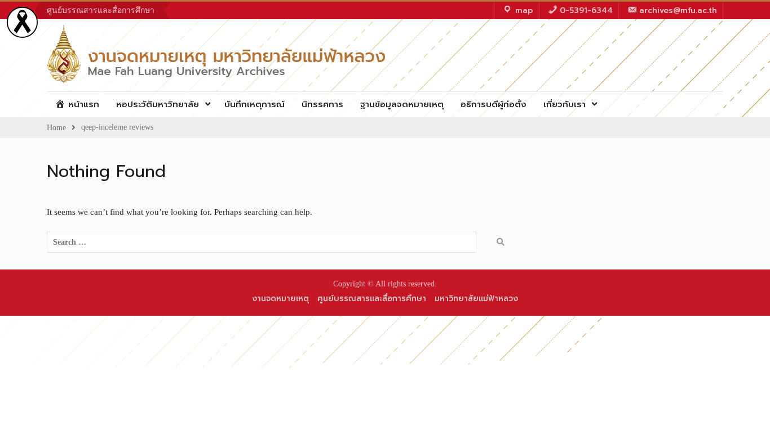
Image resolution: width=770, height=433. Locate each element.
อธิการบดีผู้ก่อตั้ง (493, 104)
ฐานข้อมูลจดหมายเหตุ (402, 104)
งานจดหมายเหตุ (280, 298)
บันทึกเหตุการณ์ (254, 104)
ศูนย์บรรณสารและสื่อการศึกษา (100, 10)
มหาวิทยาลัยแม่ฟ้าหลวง (476, 298)
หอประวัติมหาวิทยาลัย (157, 104)
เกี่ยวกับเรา (564, 104)
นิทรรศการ (322, 104)
